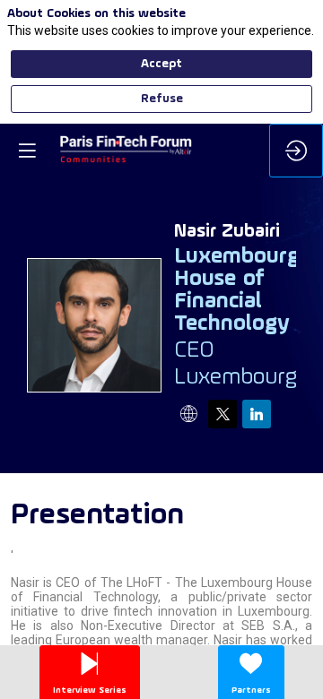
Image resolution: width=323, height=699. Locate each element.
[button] (27, 150)
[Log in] (296, 150)
